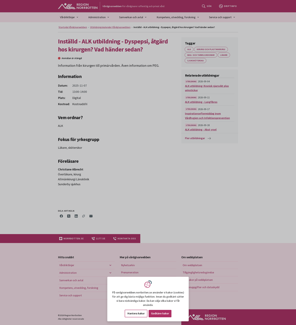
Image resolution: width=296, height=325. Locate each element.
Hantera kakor (136, 313)
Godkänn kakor (160, 313)
